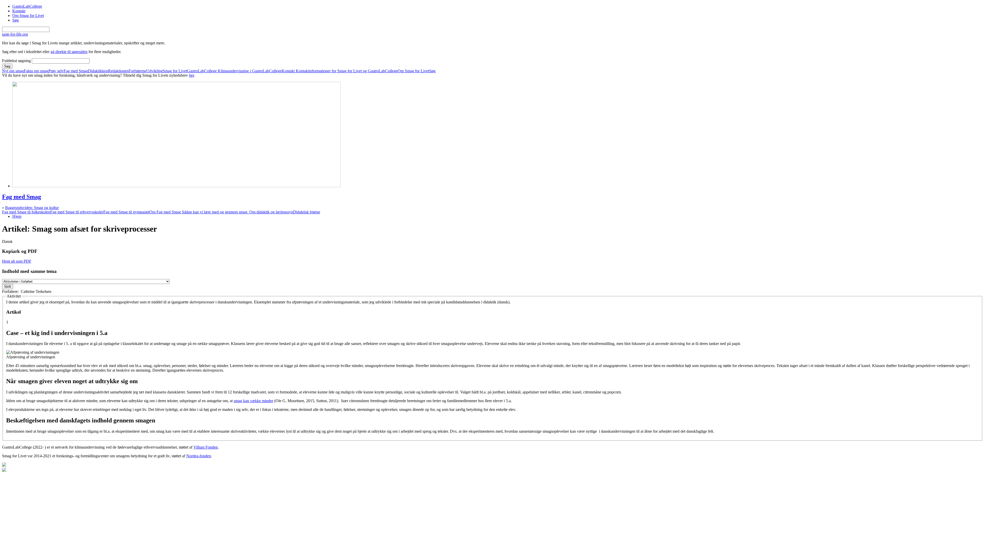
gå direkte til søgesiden (69, 52)
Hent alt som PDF (16, 261)
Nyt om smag (13, 71)
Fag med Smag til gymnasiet (126, 212)
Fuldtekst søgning (17, 60)
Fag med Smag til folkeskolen (26, 212)
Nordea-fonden (198, 456)
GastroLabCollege (27, 6)
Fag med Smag (76, 71)
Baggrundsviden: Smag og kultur (32, 207)
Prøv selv (56, 71)
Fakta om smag (36, 71)
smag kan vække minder (253, 401)
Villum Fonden (205, 447)
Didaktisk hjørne (306, 212)
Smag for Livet (175, 71)
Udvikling (154, 71)
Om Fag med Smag (221, 212)
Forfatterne (137, 71)
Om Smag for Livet (28, 15)
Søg (15, 20)
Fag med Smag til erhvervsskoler (76, 212)
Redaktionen (118, 71)
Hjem (16, 216)
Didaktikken (98, 71)
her (191, 75)
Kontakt (18, 11)
